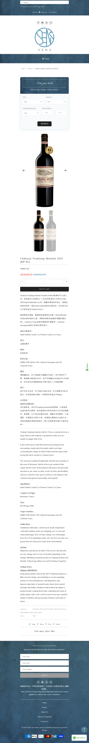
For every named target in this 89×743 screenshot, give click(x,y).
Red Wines (62, 609)
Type (24, 97)
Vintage (49, 97)
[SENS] (44, 39)
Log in (34, 12)
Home (44, 703)
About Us (44, 712)
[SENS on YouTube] (42, 22)
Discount (43, 609)
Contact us (44, 721)
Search (44, 124)
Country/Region (29, 108)
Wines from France (36, 612)
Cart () (43, 12)
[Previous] (23, 170)
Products (30, 68)
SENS (29, 727)
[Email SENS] (50, 22)
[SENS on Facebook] (38, 22)
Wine (34, 616)
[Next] (65, 170)
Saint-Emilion (24, 612)
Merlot (56, 609)
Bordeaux (36, 609)
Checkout (53, 12)
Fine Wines (50, 609)
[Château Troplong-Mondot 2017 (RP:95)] (44, 170)
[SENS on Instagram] (46, 22)
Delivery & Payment (44, 717)
